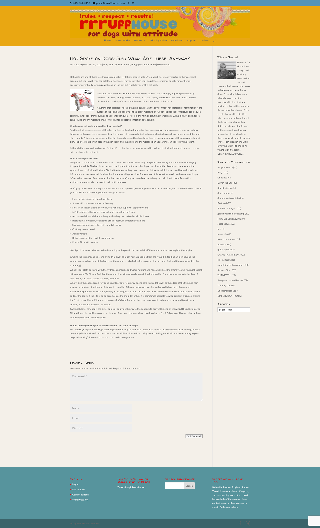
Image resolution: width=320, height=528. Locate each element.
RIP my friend (225, 259)
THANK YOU (224, 275)
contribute (176, 40)
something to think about (230, 264)
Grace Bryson (80, 64)
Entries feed (78, 489)
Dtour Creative (90, 523)
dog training (224, 193)
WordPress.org (80, 499)
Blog (105, 64)
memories (223, 234)
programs (191, 40)
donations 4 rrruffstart (229, 198)
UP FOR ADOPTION (228, 295)
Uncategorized (225, 290)
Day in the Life (225, 182)
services (138, 40)
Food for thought (226, 208)
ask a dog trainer (158, 40)
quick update (224, 249)
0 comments (163, 64)
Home (107, 40)
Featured (222, 203)
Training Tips (224, 285)
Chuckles (222, 177)
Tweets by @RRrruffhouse (131, 487)
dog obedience (225, 187)
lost (219, 228)
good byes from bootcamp (231, 213)
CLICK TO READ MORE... (231, 153)
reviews (205, 40)
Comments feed (80, 494)
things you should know (143, 64)
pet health (223, 244)
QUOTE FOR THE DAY (229, 254)
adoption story (225, 167)
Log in (75, 484)
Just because (224, 223)
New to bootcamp (227, 239)
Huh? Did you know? (119, 64)
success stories (122, 40)
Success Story (225, 270)
